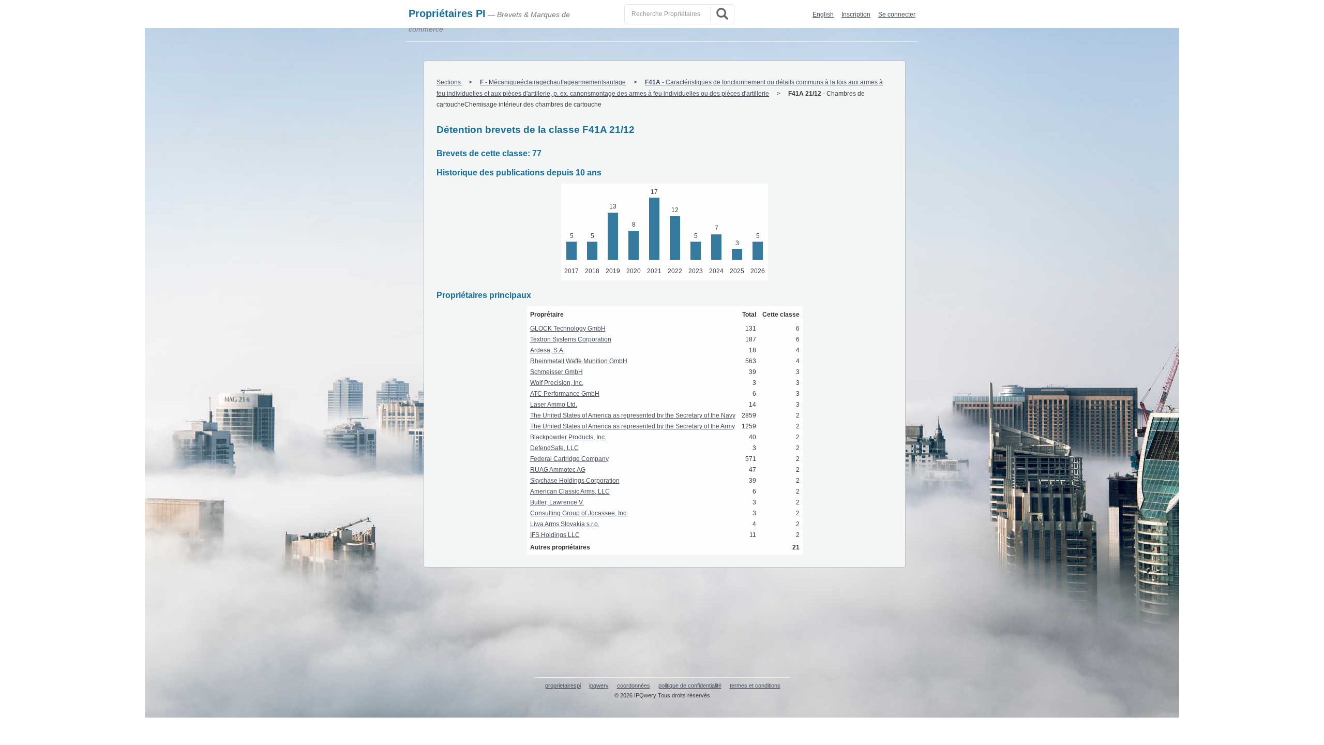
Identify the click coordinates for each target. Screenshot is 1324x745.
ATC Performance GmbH (564, 393)
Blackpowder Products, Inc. (568, 437)
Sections (449, 82)
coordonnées (633, 685)
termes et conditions (755, 685)
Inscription (855, 14)
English (823, 14)
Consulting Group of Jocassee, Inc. (579, 513)
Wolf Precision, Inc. (556, 382)
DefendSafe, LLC (554, 448)
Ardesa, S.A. (547, 350)
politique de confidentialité (689, 685)
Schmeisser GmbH (556, 372)
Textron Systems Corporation (570, 339)
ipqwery (599, 685)
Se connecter (896, 14)
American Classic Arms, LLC (570, 491)
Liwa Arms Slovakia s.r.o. (564, 524)
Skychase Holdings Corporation (575, 480)
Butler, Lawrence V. (557, 502)
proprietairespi (563, 685)
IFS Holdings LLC (555, 535)
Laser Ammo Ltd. (553, 404)
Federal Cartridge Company (569, 459)
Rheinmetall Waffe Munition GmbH (578, 361)
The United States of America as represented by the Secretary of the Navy (632, 415)
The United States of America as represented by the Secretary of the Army (632, 426)
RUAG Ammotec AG (557, 469)
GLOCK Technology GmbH (568, 328)
